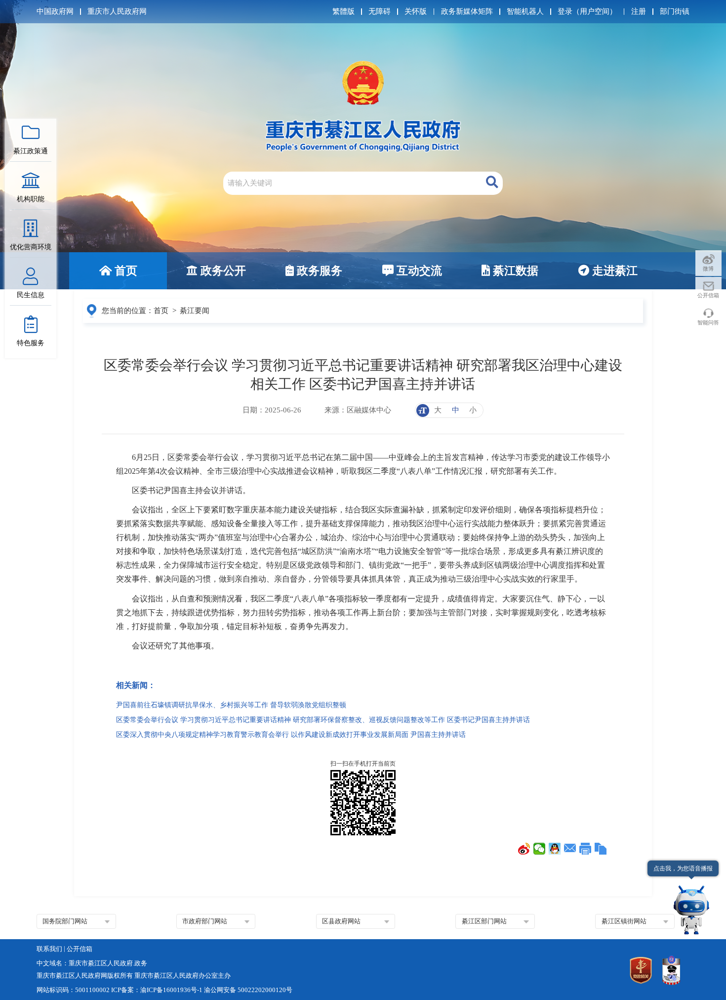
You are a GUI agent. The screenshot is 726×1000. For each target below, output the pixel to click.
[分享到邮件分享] (570, 849)
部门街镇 (674, 11)
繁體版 (343, 11)
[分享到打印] (585, 849)
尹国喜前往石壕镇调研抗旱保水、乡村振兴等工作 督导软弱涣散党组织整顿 (231, 705)
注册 (638, 11)
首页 (124, 271)
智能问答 (708, 322)
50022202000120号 (265, 990)
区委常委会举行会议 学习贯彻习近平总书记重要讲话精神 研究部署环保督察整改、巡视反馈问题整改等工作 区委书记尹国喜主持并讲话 (323, 720)
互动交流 (418, 271)
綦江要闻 (194, 311)
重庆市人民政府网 (117, 11)
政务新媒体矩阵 (467, 11)
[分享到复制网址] (601, 849)
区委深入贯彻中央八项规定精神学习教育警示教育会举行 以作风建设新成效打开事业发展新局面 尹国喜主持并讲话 (291, 734)
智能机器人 (525, 11)
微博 (708, 269)
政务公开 (222, 271)
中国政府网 (55, 11)
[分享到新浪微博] (524, 849)
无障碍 (379, 11)
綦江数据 (514, 271)
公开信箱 (708, 295)
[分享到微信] (539, 849)
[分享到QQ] (555, 849)
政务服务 (318, 271)
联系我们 (49, 949)
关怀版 (415, 11)
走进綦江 (613, 271)
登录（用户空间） (587, 11)
